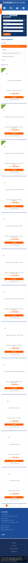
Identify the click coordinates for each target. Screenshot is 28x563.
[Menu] (4, 8)
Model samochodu (6, 22)
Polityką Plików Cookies (14, 558)
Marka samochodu (6, 19)
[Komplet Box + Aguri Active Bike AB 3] (14, 78)
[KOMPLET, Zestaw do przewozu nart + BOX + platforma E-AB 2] (14, 260)
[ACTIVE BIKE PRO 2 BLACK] (14, 442)
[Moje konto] (17, 8)
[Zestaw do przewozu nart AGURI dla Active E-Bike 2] (14, 151)
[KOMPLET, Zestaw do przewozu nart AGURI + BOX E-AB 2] (14, 297)
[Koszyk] (23, 7)
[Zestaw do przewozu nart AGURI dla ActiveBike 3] (14, 187)
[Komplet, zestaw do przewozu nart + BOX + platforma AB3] (14, 224)
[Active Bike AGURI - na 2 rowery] (14, 406)
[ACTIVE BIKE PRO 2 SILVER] (14, 478)
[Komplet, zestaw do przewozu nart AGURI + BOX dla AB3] (14, 115)
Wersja (4, 29)
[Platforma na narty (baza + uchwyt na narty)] (14, 333)
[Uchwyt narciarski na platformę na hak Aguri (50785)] (14, 369)
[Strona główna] (14, 2)
